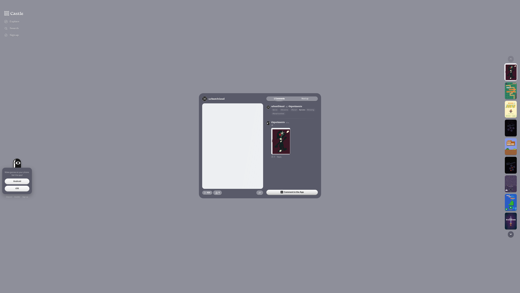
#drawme (284, 110)
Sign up (25, 197)
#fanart (294, 110)
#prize (275, 110)
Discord (9, 197)
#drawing (310, 110)
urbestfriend (216, 99)
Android (17, 181)
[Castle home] (14, 13)
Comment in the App (294, 192)
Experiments (295, 107)
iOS (17, 188)
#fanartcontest (278, 113)
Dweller (17, 197)
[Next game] (511, 234)
